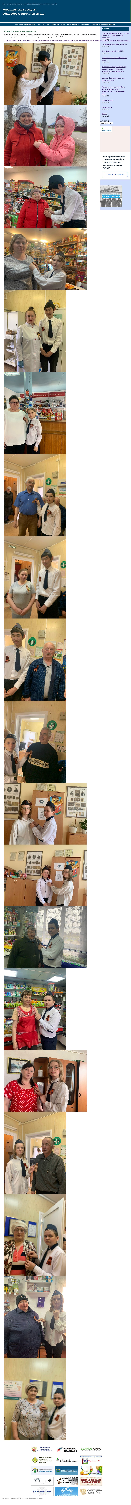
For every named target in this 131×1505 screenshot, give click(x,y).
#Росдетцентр (111, 40)
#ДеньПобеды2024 (27, 40)
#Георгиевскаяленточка (12, 40)
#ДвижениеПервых (68, 40)
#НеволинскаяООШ (123, 40)
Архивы (104, 121)
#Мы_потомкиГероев (42, 40)
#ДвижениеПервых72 (83, 40)
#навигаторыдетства (98, 40)
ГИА (39, 24)
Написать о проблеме (115, 174)
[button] (50, 74)
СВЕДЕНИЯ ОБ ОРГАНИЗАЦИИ (25, 24)
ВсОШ (63, 24)
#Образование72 (56, 40)
